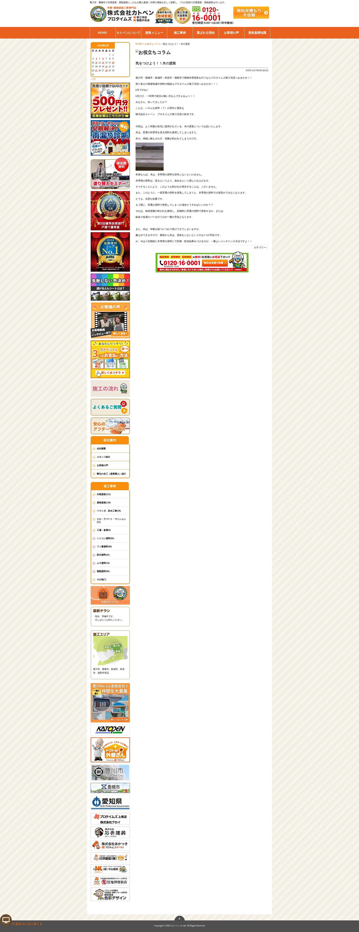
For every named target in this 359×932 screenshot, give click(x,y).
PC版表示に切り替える (27, 923)
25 (96, 70)
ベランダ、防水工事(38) (109, 511)
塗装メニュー (154, 32)
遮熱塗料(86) (103, 571)
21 (106, 66)
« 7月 (93, 79)
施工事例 (180, 32)
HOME (102, 32)
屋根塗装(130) (104, 502)
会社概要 (101, 448)
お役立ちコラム (152, 44)
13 (103, 62)
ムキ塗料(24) (103, 563)
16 (113, 62)
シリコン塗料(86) (105, 538)
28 (106, 70)
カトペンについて (128, 32)
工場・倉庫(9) (104, 530)
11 (96, 62)
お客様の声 (231, 32)
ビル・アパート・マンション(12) (111, 520)
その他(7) (101, 579)
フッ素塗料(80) (104, 546)
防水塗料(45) (103, 554)
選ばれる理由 (206, 32)
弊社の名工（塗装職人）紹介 (111, 473)
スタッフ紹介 (103, 457)
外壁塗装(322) (104, 494)
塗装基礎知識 (257, 32)
